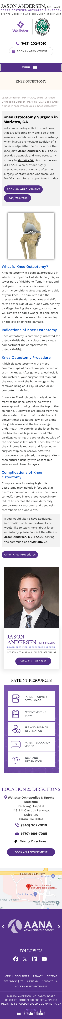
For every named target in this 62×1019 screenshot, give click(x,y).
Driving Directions (33, 841)
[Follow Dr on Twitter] (26, 960)
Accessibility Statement (31, 986)
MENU (26, 67)
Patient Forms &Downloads (35, 698)
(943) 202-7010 (33, 43)
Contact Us (49, 981)
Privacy (38, 976)
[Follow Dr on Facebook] (16, 960)
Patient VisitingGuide (35, 714)
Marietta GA (26, 160)
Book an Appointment (23, 189)
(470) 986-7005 (34, 833)
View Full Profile (33, 661)
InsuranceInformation (33, 759)
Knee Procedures (24, 105)
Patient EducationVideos (37, 744)
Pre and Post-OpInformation (36, 729)
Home (7, 976)
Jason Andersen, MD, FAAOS (37, 151)
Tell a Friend (29, 981)
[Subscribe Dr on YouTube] (45, 960)
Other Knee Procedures (20, 554)
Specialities (52, 101)
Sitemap (52, 976)
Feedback (10, 981)
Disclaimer (22, 976)
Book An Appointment (32, 51)
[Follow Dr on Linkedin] (35, 960)
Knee (7, 105)
